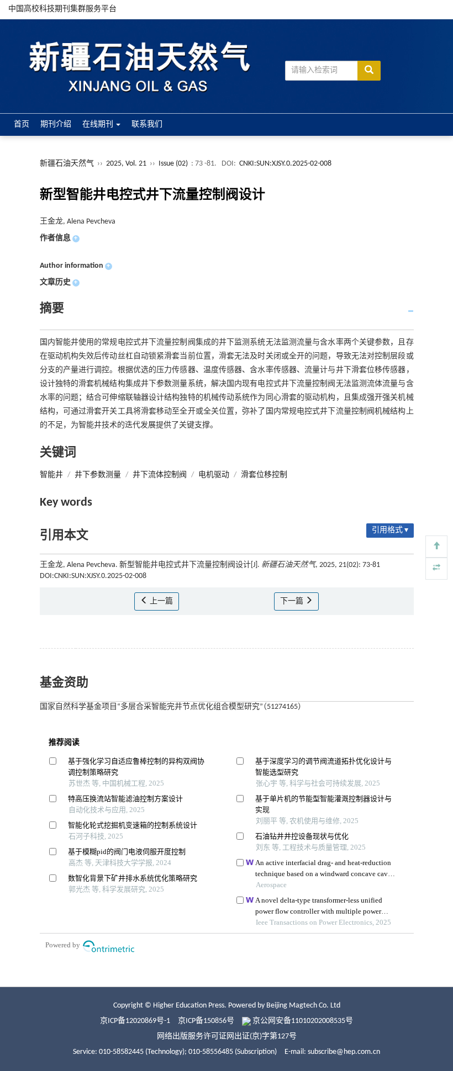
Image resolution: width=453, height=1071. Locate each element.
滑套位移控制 (264, 475)
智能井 (51, 475)
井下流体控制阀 (160, 475)
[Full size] (436, 569)
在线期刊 (98, 124)
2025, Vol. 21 (127, 164)
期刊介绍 (55, 124)
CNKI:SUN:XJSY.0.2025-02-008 (285, 164)
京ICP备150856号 (206, 1021)
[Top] (436, 547)
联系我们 (146, 124)
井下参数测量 (98, 475)
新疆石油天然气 (67, 164)
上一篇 (160, 601)
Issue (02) (173, 164)
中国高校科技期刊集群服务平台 (62, 9)
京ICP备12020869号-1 (135, 1021)
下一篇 (292, 601)
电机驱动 (213, 475)
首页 (21, 124)
